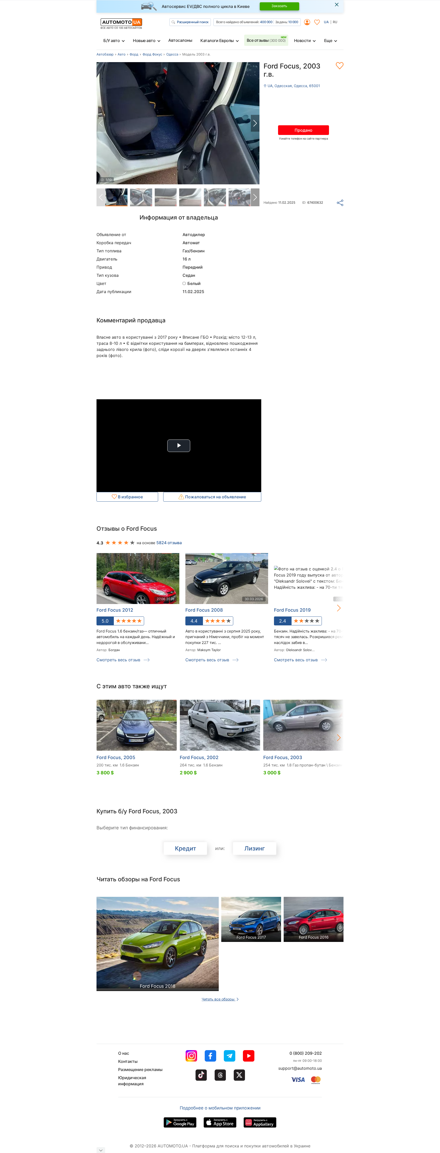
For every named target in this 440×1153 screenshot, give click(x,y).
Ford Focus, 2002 (199, 757)
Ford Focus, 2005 (116, 757)
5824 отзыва (169, 542)
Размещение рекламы (140, 1069)
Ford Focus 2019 (292, 610)
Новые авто (144, 40)
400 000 (266, 22)
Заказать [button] (279, 6)
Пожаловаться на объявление (215, 496)
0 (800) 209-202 (306, 1053)
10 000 (293, 22)
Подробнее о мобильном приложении (220, 1107)
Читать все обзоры (219, 999)
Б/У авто (111, 40)
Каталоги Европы (217, 40)
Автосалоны (180, 40)
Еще (328, 40)
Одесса (172, 54)
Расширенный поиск (193, 22)
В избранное (130, 496)
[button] (255, 123)
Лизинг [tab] (254, 848)
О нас (123, 1053)
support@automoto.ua (300, 1068)
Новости (302, 40)
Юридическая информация (132, 1080)
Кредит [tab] (185, 848)
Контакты (128, 1061)
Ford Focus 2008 (204, 610)
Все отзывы (266, 40)
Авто (122, 54)
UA (326, 22)
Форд (134, 54)
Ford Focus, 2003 (282, 757)
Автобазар (105, 54)
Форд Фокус (152, 54)
